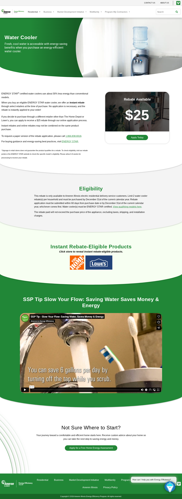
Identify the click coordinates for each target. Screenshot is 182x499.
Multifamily (94, 12)
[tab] (77, 262)
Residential (33, 12)
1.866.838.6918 (73, 136)
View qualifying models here (127, 206)
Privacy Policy (110, 487)
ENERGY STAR (70, 141)
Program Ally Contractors (116, 12)
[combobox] (166, 12)
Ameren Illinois (90, 487)
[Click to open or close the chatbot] (170, 486)
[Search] (177, 12)
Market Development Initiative (70, 12)
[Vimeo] (178, 3)
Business (48, 12)
